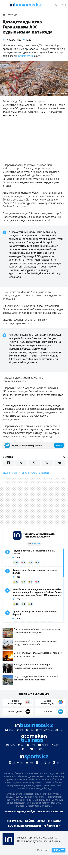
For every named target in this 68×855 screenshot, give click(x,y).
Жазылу (58, 850)
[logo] (30, 5)
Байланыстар (35, 821)
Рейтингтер (51, 825)
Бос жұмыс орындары (24, 825)
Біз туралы (15, 821)
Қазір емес (43, 850)
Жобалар (54, 821)
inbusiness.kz (26, 56)
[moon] (56, 5)
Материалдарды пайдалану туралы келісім (34, 811)
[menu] (4, 5)
